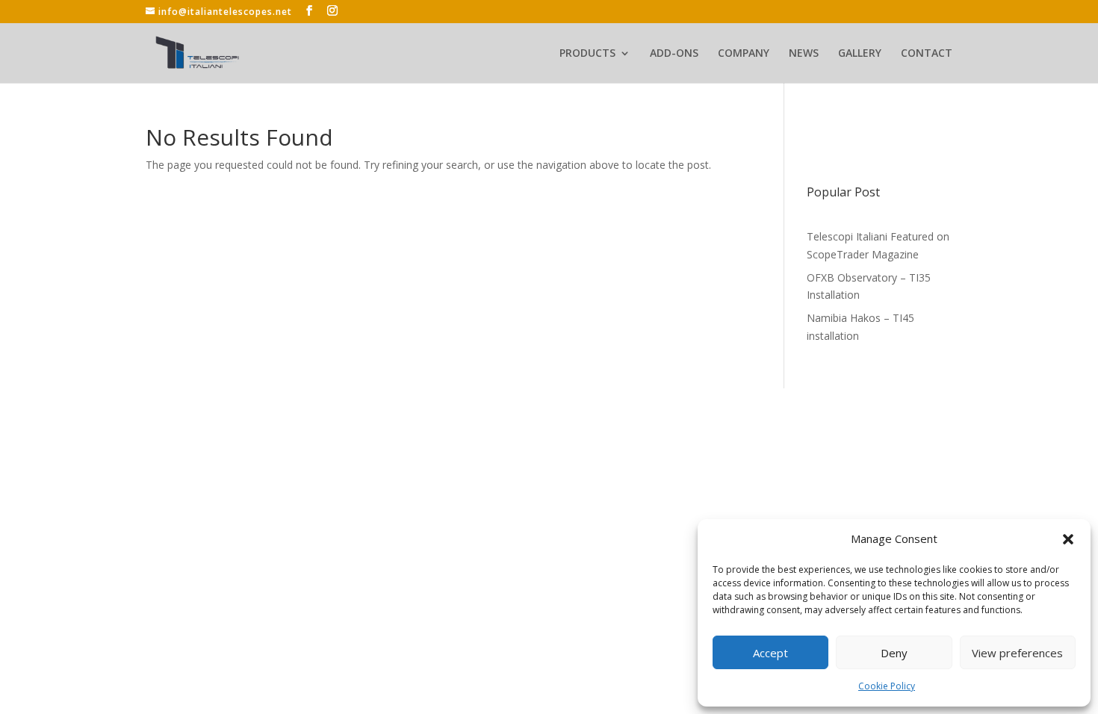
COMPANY (743, 54)
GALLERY (859, 54)
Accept (770, 652)
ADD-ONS (674, 54)
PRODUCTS (587, 54)
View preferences (1017, 652)
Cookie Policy (886, 686)
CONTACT (926, 54)
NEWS (804, 54)
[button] (1068, 539)
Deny (894, 652)
